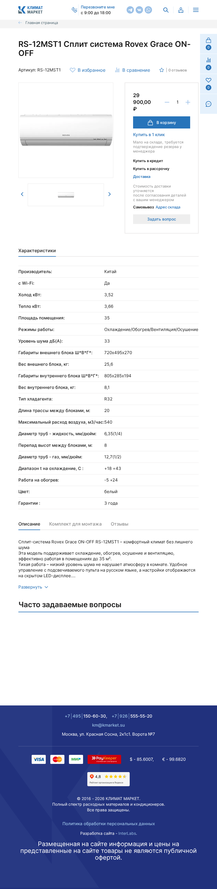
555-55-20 (132, 716)
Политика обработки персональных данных (108, 823)
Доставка (141, 176)
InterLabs (127, 833)
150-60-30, (86, 716)
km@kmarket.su (108, 725)
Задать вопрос (161, 219)
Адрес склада (168, 207)
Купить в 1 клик (149, 134)
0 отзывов (177, 70)
